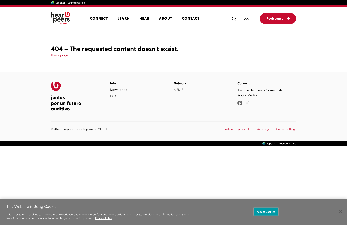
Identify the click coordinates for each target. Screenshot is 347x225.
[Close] (340, 211)
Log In (248, 18)
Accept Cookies (266, 211)
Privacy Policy (103, 218)
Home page (59, 55)
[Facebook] (239, 103)
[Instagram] (247, 103)
